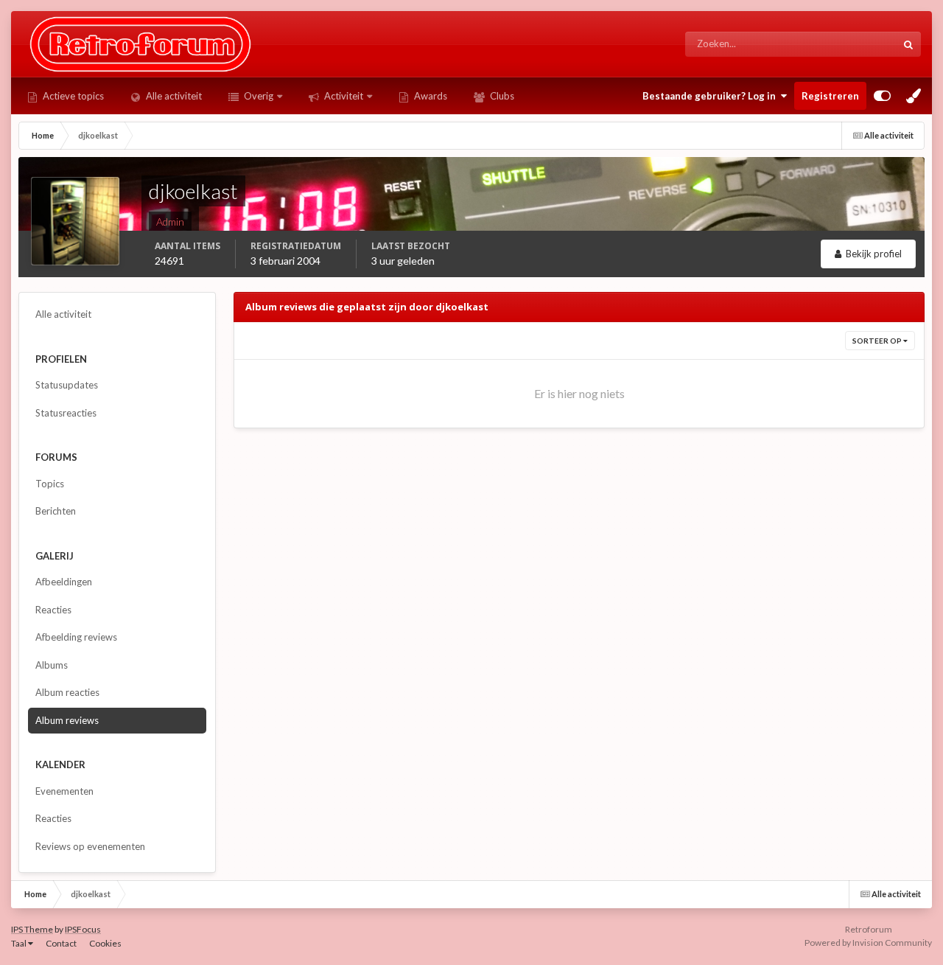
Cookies (105, 943)
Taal (19, 943)
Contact (61, 943)
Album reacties (67, 692)
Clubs (501, 96)
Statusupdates (848, 43)
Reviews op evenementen (90, 846)
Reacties (53, 610)
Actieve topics (72, 96)
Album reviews (67, 720)
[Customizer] (882, 96)
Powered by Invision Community (868, 942)
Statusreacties (66, 413)
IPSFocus (83, 929)
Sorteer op (877, 340)
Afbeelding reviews (76, 637)
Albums (51, 665)
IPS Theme (32, 929)
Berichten (55, 511)
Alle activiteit (173, 96)
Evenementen (64, 791)
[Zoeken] (908, 44)
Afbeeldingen (63, 582)
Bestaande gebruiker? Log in (711, 96)
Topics (49, 484)
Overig (257, 96)
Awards (429, 96)
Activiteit (342, 96)
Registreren (830, 96)
